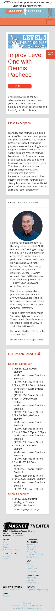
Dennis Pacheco (29, 202)
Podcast (30, 566)
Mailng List (16, 605)
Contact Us (7, 547)
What (5, 542)
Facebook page (33, 571)
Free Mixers (31, 580)
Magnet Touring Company (37, 589)
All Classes (31, 544)
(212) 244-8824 (17, 535)
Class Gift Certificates (35, 554)
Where (5, 544)
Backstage (7, 596)
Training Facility (33, 552)
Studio (5, 558)
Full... (19, 86)
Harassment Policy (10, 549)
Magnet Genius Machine (13, 589)
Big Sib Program (33, 557)
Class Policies (32, 547)
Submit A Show (33, 583)
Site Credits (27, 603)
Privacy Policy (37, 605)
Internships (31, 578)
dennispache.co (34, 339)
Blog (29, 563)
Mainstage (7, 556)
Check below (15, 96)
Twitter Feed (32, 569)
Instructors (31, 549)
